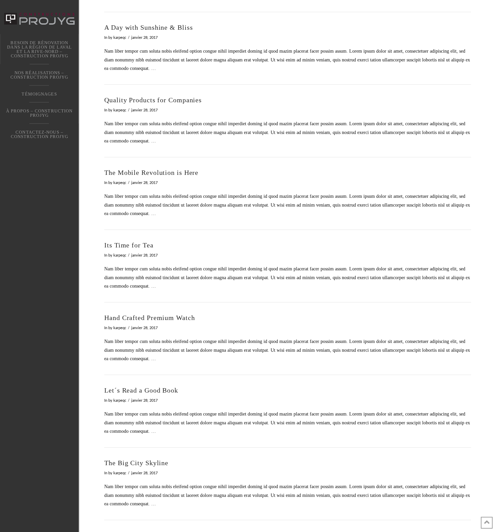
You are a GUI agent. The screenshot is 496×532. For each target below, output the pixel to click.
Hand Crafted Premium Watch (149, 317)
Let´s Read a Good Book (141, 390)
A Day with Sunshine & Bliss (148, 27)
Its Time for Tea (128, 245)
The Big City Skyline (136, 463)
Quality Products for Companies (153, 100)
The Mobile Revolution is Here (151, 172)
